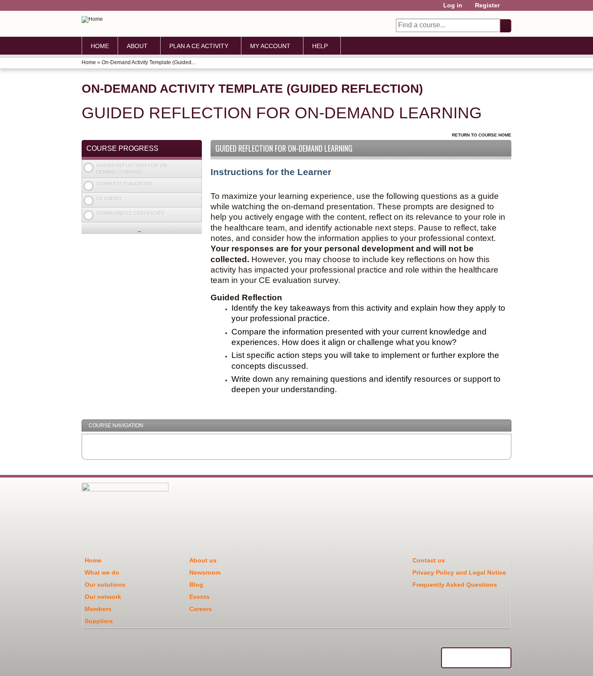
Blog (196, 584)
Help (320, 45)
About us (203, 560)
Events (199, 596)
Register (487, 5)
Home (100, 45)
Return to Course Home (481, 135)
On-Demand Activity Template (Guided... (148, 62)
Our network (103, 596)
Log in (452, 5)
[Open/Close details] (195, 166)
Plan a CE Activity (198, 45)
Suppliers (99, 621)
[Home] (92, 19)
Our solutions (105, 584)
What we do (102, 572)
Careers (200, 608)
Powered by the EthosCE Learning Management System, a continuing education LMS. (476, 657)
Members (98, 608)
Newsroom (205, 572)
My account (270, 45)
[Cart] (508, 8)
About (137, 45)
